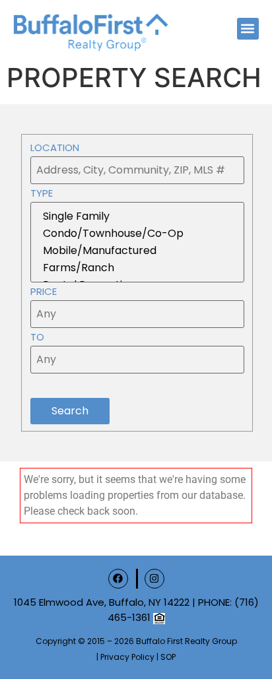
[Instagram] (154, 579)
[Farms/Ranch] (137, 267)
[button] (248, 29)
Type (41, 193)
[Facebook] (118, 579)
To (37, 337)
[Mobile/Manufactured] (137, 250)
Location (54, 147)
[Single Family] (137, 216)
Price (43, 291)
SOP (168, 657)
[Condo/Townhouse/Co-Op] (137, 233)
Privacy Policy (127, 657)
